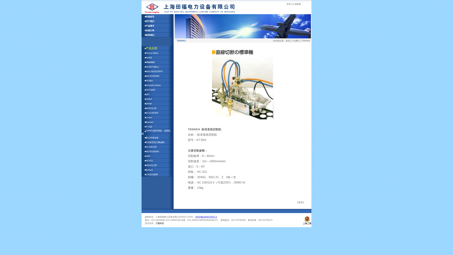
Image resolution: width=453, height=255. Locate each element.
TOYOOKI (150, 90)
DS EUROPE (152, 113)
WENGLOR (151, 165)
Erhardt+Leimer (153, 85)
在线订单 (150, 30)
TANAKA (150, 62)
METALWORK (152, 151)
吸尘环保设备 (152, 138)
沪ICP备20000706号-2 (206, 217)
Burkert (149, 170)
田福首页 (150, 16)
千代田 (149, 127)
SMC (148, 156)
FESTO (149, 161)
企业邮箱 (296, 4)
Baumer (149, 122)
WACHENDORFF (154, 71)
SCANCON (151, 147)
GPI (147, 94)
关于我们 (150, 21)
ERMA (149, 104)
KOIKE (149, 57)
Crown (149, 117)
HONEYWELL (152, 67)
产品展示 (150, 26)
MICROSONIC (153, 76)
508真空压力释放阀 (155, 142)
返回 (300, 202)
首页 (289, 4)
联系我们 (150, 35)
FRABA (149, 81)
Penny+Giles (152, 53)
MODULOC (151, 108)
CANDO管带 (152, 174)
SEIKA (149, 99)
